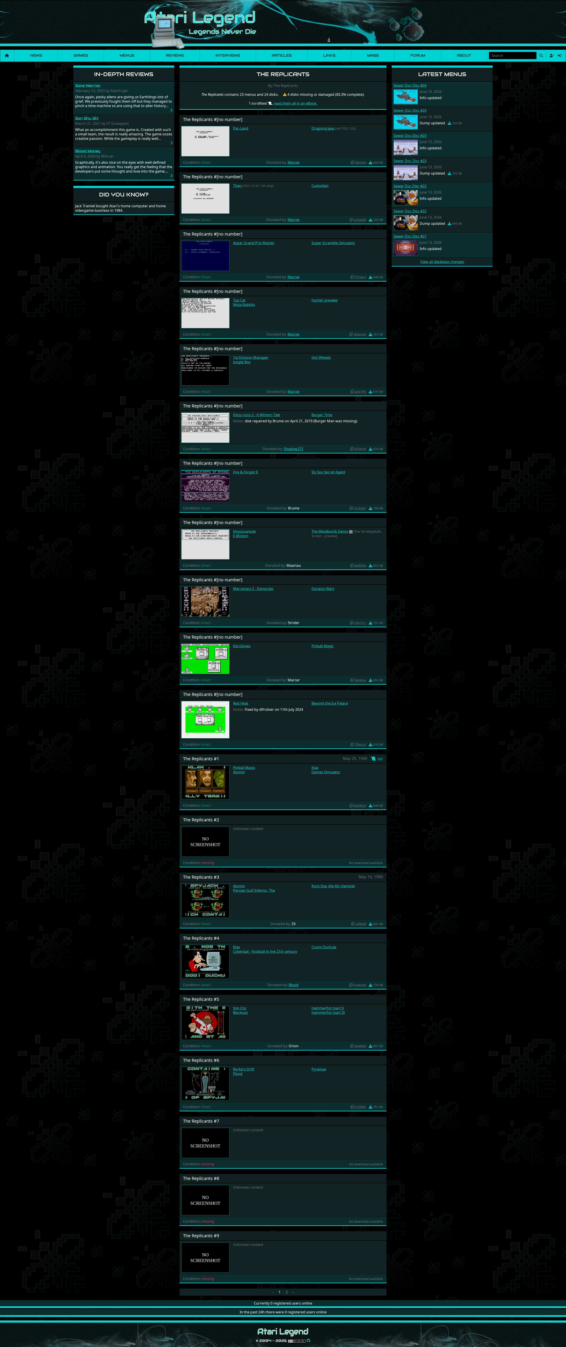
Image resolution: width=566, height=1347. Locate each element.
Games (81, 55)
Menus (127, 55)
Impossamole (244, 531)
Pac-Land (240, 128)
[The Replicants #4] (205, 961)
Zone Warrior (88, 85)
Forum (417, 55)
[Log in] (559, 56)
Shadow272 (293, 448)
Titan (237, 185)
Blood (293, 984)
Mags (373, 55)
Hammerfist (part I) (328, 1008)
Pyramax (319, 1069)
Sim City (239, 1008)
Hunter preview (325, 300)
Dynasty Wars (323, 588)
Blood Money (87, 151)
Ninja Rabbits (244, 304)
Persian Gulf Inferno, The (254, 890)
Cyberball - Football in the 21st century (265, 951)
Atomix (239, 772)
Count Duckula (324, 947)
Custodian (320, 185)
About (464, 55)
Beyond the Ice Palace (330, 703)
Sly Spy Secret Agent (328, 472)
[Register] (551, 56)
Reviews (175, 55)
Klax (315, 767)
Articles (282, 55)
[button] (377, 758)
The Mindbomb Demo (330, 531)
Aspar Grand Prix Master (253, 242)
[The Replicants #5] (205, 1022)
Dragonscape (323, 128)
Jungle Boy (241, 361)
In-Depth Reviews (123, 74)
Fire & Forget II (245, 472)
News (36, 55)
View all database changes (442, 261)
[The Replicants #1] (205, 782)
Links (329, 55)
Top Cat (239, 300)
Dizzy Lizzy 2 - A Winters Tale (256, 414)
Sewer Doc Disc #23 (410, 135)
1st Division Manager (250, 357)
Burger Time (322, 414)
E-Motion (240, 535)
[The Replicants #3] (205, 900)
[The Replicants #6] (205, 1083)
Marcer (294, 162)
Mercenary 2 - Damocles (253, 588)
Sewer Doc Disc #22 (410, 186)
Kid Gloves (241, 646)
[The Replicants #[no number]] (205, 140)
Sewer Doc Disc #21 (410, 236)
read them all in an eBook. (295, 103)
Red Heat (240, 703)
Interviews (228, 55)
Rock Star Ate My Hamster (333, 886)
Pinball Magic (323, 646)
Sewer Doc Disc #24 (410, 85)
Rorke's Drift (243, 1069)
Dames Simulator (326, 772)
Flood (237, 1073)
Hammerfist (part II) (328, 1012)
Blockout (240, 1012)
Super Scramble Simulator (333, 242)
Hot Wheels (321, 357)
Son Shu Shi (86, 118)
